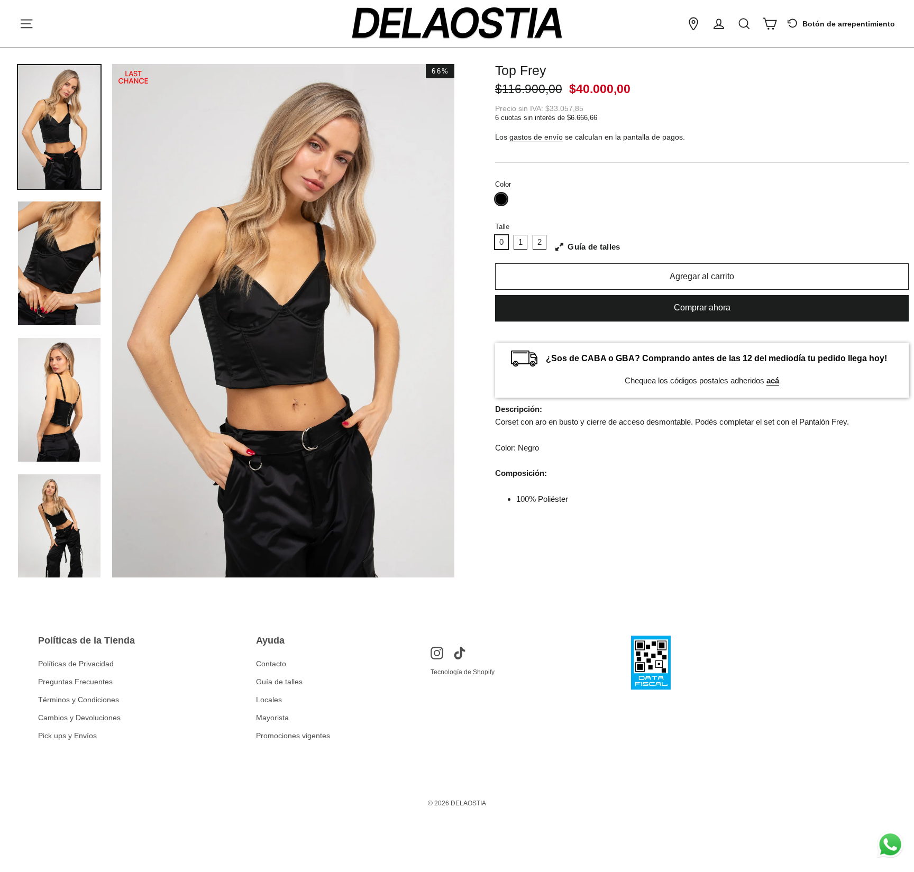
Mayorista (272, 717)
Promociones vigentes (293, 735)
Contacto (271, 663)
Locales (269, 699)
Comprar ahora (702, 307)
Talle (502, 226)
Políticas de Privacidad (76, 663)
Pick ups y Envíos (67, 735)
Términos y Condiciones (78, 699)
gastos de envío (536, 137)
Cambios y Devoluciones (79, 717)
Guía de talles (279, 681)
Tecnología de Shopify (463, 672)
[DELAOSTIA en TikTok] (459, 652)
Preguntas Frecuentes (75, 681)
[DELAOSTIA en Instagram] (437, 652)
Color (503, 184)
